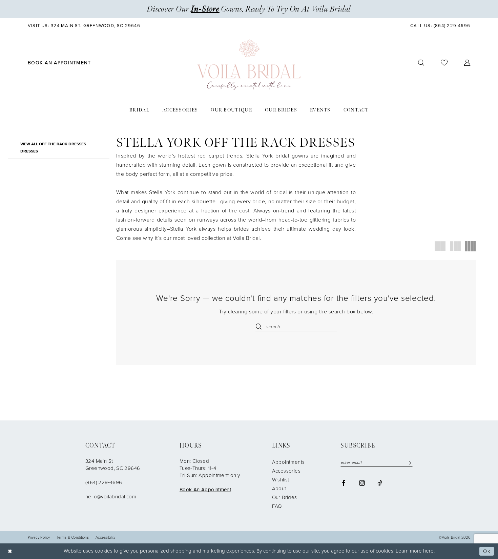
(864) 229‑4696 (103, 482)
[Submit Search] (260, 326)
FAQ (277, 506)
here (428, 551)
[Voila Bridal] (249, 64)
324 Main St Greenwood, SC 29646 (112, 464)
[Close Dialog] (10, 551)
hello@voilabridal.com (110, 496)
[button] (467, 63)
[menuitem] (84, 25)
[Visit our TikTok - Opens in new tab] (379, 482)
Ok (487, 551)
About (279, 488)
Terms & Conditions (73, 537)
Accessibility (106, 537)
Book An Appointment (205, 489)
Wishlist (280, 479)
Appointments (288, 462)
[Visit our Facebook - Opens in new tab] (343, 482)
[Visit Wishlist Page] (444, 62)
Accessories (286, 471)
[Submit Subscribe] (409, 462)
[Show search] (421, 63)
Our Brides (284, 497)
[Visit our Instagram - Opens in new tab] (362, 482)
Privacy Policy (39, 537)
